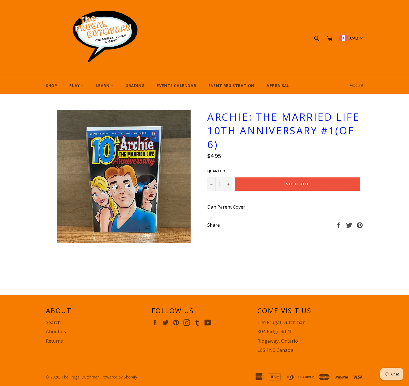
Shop (51, 85)
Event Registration (231, 85)
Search (53, 322)
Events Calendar (176, 85)
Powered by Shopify (119, 377)
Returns (54, 341)
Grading (134, 85)
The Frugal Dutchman (80, 377)
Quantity (216, 171)
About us (56, 331)
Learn (103, 85)
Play (75, 85)
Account (356, 85)
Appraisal (278, 85)
